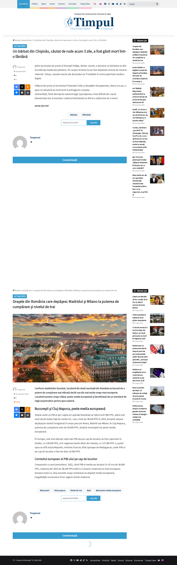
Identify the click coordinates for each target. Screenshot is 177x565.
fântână (87, 114)
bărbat (74, 114)
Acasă (17, 40)
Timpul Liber (85, 4)
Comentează (69, 160)
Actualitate (23, 4)
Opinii (43, 4)
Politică (35, 4)
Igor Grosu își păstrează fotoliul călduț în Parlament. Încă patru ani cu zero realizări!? (140, 162)
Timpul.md (21, 67)
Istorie (52, 4)
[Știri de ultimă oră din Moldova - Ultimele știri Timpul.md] (88, 21)
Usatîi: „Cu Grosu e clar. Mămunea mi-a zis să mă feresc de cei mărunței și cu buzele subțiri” (140, 115)
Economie (72, 4)
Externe (61, 4)
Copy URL (93, 122)
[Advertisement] (148, 243)
